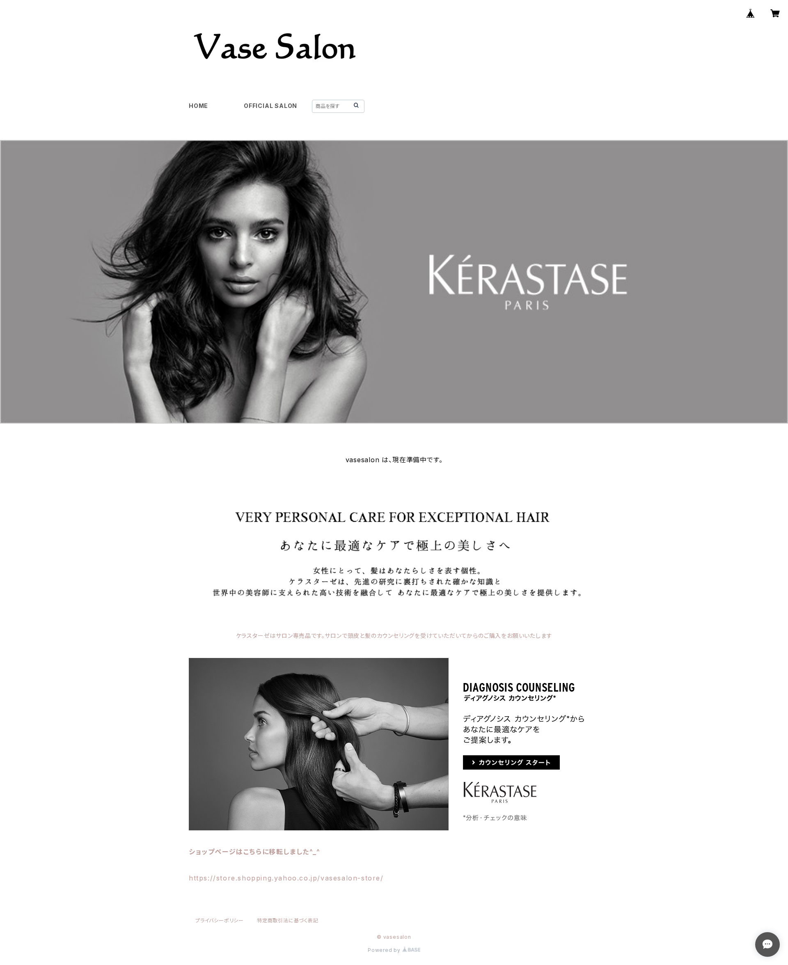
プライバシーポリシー (219, 920)
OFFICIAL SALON (270, 105)
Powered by (385, 950)
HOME (198, 105)
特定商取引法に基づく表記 (287, 920)
